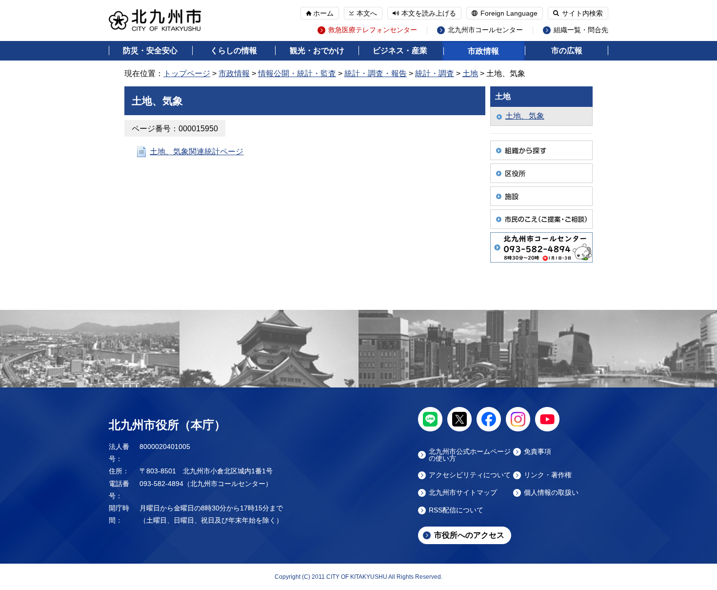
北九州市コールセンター (485, 30)
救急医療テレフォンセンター (372, 30)
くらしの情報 (233, 50)
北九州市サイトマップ (463, 492)
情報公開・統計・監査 (297, 73)
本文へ (367, 13)
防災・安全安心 (150, 50)
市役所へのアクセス (469, 535)
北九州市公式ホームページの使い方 (470, 455)
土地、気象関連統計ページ (196, 151)
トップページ (186, 73)
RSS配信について (456, 510)
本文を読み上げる (428, 13)
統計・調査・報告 (375, 73)
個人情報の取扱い (551, 492)
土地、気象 (524, 116)
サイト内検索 (582, 13)
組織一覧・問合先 (581, 30)
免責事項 (537, 451)
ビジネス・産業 (400, 50)
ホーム (323, 13)
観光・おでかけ (317, 50)
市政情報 (483, 51)
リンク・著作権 (548, 475)
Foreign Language (509, 13)
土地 (470, 73)
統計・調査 (434, 73)
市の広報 (566, 50)
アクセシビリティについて (470, 475)
